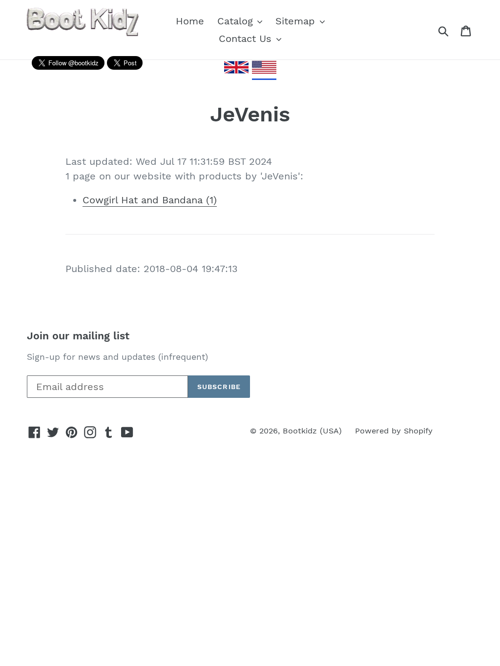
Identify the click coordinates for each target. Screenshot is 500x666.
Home (190, 21)
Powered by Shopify (394, 430)
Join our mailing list (78, 336)
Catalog (236, 21)
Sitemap (296, 21)
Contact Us (247, 38)
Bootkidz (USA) (312, 430)
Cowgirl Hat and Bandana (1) (150, 200)
